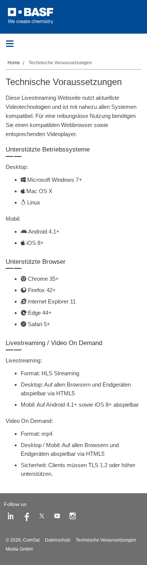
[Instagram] (72, 517)
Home (14, 62)
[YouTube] (57, 517)
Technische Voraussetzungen (106, 540)
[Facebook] (26, 517)
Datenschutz (57, 540)
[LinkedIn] (11, 517)
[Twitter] (42, 517)
